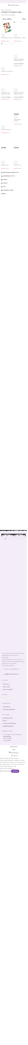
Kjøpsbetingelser (8, 726)
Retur (5, 720)
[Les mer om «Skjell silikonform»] (16, 162)
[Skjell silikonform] (20, 141)
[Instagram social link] (12, 1)
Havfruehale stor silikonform (17, 120)
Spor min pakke (8, 689)
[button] (3, 35)
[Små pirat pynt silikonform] (7, 49)
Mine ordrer (6, 687)
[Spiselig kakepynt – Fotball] (7, 27)
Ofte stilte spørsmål (9, 709)
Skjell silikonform (17, 165)
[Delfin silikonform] (7, 141)
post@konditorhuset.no (11, 674)
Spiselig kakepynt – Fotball (7, 37)
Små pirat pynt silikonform (7, 71)
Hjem (3, 10)
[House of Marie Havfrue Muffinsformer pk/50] (20, 82)
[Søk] (1, 5)
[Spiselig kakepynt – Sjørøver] (20, 27)
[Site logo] (13, 5)
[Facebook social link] (7, 1)
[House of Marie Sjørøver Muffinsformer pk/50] (20, 49)
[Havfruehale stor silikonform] (20, 107)
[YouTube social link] (15, 1)
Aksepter (15, 771)
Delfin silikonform (5, 165)
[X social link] (9, 1)
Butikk (8, 10)
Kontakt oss (6, 707)
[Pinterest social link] (17, 1)
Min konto (6, 684)
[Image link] (13, 594)
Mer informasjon (5, 771)
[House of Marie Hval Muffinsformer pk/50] (7, 82)
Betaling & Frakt (8, 718)
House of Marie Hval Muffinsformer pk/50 (5, 93)
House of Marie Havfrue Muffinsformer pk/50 (19, 93)
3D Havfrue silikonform (6, 129)
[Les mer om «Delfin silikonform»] (3, 162)
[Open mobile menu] (25, 5)
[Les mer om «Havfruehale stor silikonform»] (16, 117)
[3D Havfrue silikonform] (7, 107)
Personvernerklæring (9, 723)
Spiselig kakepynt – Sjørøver (20, 37)
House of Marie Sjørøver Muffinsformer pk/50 (19, 60)
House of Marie (19, 63)
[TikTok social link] (20, 1)
